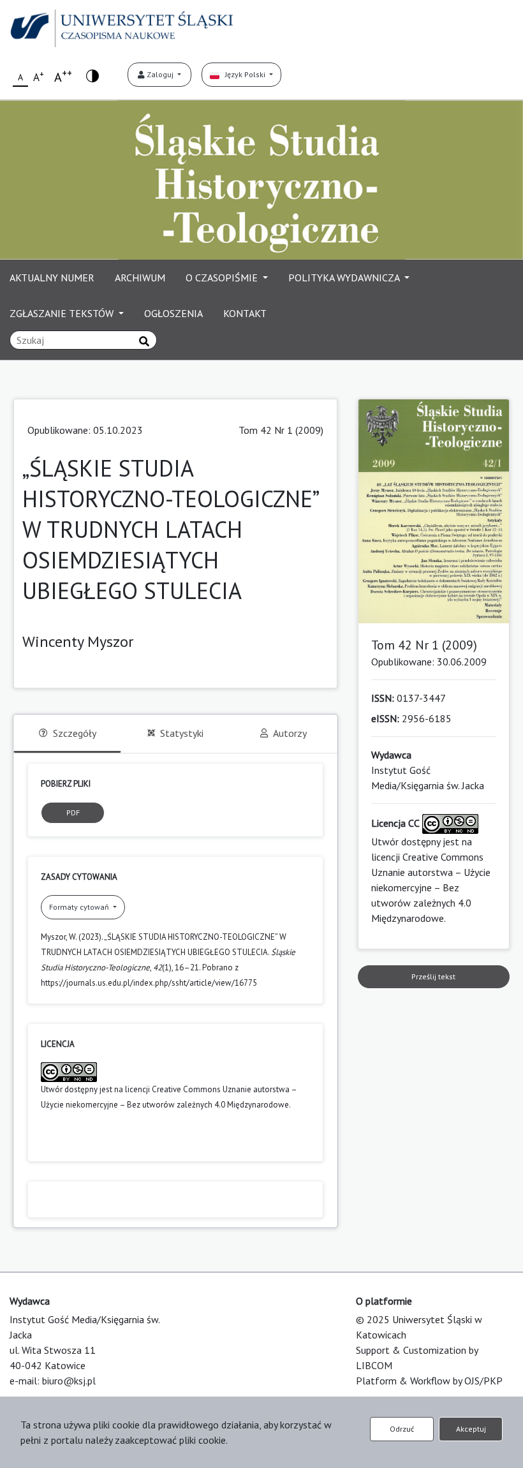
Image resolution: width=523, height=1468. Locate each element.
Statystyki (181, 733)
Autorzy (290, 733)
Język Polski (243, 74)
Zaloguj (160, 74)
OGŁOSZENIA (173, 313)
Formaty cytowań (80, 907)
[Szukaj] (144, 341)
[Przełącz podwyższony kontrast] (92, 75)
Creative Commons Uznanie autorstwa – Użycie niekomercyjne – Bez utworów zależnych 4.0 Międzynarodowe (430, 887)
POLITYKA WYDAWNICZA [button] (345, 277)
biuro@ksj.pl (69, 1380)
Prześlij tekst (433, 976)
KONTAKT (245, 313)
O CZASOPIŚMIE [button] (223, 277)
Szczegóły (74, 733)
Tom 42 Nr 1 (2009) (281, 430)
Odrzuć (402, 1429)
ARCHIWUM (140, 277)
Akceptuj (471, 1429)
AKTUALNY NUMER (52, 277)
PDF (73, 812)
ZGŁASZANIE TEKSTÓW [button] (63, 313)
